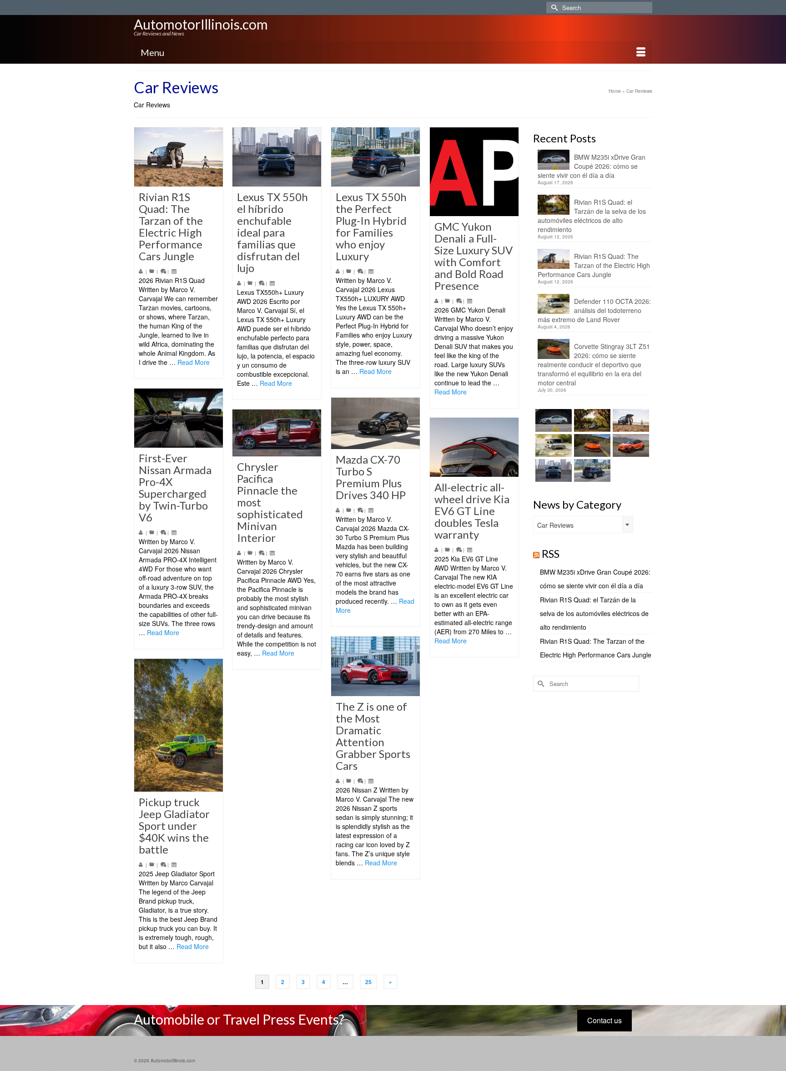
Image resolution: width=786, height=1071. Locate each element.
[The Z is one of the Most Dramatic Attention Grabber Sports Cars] (375, 666)
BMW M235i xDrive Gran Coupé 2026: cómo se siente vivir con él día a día (591, 166)
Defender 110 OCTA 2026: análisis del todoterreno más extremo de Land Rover (594, 310)
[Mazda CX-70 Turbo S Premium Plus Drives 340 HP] (375, 423)
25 (368, 982)
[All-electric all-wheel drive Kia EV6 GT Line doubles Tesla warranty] (474, 447)
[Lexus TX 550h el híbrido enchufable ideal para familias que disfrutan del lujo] (276, 157)
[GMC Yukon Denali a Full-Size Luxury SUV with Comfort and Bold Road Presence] (474, 171)
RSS (550, 553)
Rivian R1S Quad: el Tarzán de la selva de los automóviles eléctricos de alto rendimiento (592, 215)
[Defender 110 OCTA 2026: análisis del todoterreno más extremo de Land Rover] (552, 445)
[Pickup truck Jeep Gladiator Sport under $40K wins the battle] (178, 725)
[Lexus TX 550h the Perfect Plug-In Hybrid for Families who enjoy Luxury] (375, 157)
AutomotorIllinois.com (201, 24)
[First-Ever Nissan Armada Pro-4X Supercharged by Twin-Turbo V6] (178, 418)
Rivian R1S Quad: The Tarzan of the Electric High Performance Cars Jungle (594, 265)
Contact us (604, 1020)
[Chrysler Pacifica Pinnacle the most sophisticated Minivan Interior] (276, 432)
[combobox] (583, 524)
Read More (193, 362)
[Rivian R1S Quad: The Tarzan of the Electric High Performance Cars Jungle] (178, 157)
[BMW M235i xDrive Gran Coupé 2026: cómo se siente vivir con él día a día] (552, 420)
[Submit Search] (553, 7)
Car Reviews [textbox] (555, 525)
